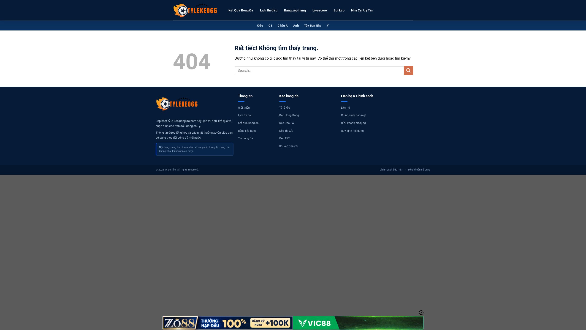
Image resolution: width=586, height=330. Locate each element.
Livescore (319, 10)
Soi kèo (339, 10)
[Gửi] (408, 70)
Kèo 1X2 (284, 138)
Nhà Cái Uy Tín (362, 10)
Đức (260, 25)
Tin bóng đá (245, 138)
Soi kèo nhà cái (288, 146)
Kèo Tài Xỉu (286, 130)
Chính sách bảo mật (353, 115)
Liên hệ (345, 107)
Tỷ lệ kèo (284, 107)
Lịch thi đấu (268, 10)
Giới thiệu (244, 107)
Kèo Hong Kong (289, 115)
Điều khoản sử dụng (353, 123)
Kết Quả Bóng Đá (240, 10)
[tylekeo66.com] (196, 10)
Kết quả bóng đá (248, 123)
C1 (270, 25)
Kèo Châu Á (286, 123)
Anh (296, 25)
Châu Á (283, 25)
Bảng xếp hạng (295, 10)
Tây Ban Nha (312, 25)
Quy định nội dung (352, 130)
